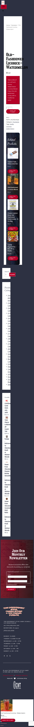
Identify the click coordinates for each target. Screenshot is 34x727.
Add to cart (13, 111)
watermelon (10, 129)
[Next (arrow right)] (2, 725)
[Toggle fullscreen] (2, 723)
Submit (11, 589)
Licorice (8, 126)
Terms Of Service (21, 675)
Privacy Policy (8, 675)
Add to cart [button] (12, 171)
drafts (12, 124)
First (9, 574)
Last (9, 579)
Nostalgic (14, 25)
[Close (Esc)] (6, 723)
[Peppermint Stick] (3, 4)
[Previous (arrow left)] (1, 725)
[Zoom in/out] (1, 723)
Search (7, 271)
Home (8, 25)
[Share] (4, 723)
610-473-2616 (9, 630)
